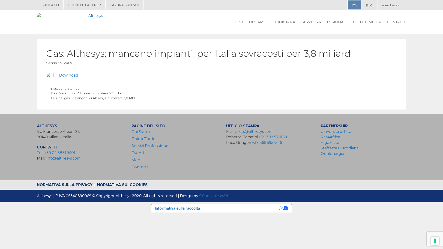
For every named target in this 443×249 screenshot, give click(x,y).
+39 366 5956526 (267, 142)
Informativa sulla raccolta (177, 208)
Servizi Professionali (324, 22)
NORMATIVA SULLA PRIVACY (65, 185)
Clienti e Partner (84, 5)
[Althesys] (71, 22)
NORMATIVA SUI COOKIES (122, 185)
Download (68, 75)
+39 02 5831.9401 (59, 153)
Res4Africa (331, 137)
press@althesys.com (253, 131)
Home (238, 22)
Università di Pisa (336, 131)
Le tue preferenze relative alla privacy (242, 208)
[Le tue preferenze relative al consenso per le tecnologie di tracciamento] (435, 241)
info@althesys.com (63, 158)
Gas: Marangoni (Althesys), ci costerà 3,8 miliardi (88, 93)
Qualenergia (332, 153)
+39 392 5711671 (273, 137)
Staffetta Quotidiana (340, 148)
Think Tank (284, 22)
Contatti (50, 5)
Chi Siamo (256, 22)
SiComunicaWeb (214, 196)
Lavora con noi (124, 5)
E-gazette (330, 142)
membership (391, 5)
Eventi (359, 22)
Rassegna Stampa (65, 88)
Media (374, 22)
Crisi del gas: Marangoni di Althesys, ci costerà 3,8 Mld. (93, 98)
